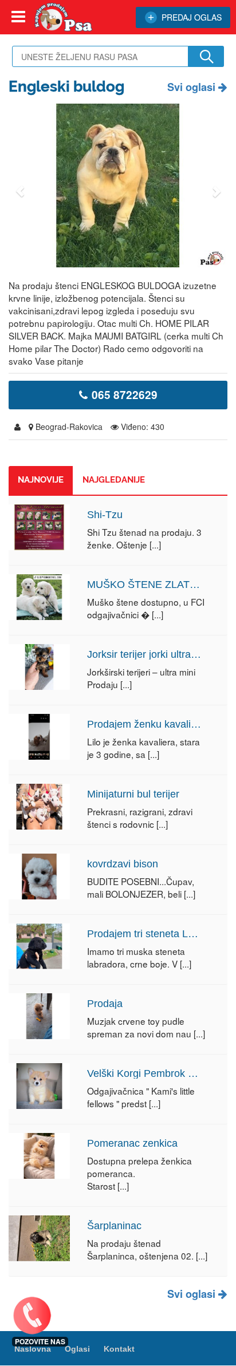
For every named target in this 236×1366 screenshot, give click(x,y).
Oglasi (77, 1348)
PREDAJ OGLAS (192, 17)
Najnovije (41, 480)
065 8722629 (125, 394)
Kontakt (119, 1348)
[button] (20, 186)
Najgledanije (113, 480)
